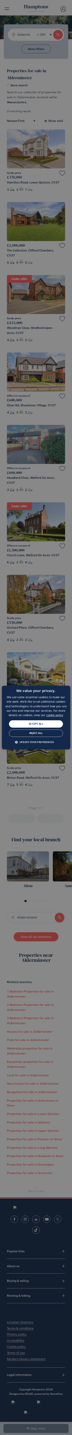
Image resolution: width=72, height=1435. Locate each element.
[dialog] (36, 717)
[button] (36, 742)
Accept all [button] (36, 723)
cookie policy (54, 715)
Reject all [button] (36, 733)
